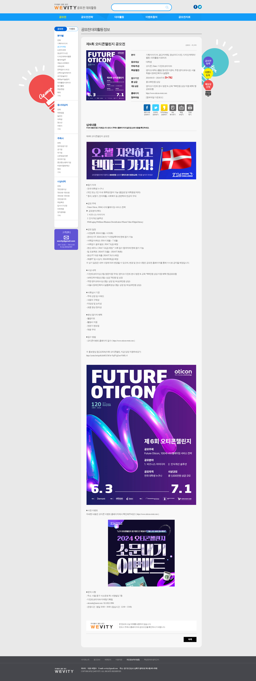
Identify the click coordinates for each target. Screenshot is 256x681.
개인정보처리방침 (133, 660)
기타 (59, 96)
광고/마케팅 (61, 47)
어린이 (59, 126)
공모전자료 (184, 17)
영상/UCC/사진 (62, 53)
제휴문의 (108, 660)
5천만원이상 (61, 189)
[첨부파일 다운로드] (154, 97)
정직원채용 (61, 212)
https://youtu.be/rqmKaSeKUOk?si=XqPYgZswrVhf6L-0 (106, 355)
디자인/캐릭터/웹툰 (64, 56)
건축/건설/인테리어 (64, 73)
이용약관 (119, 660)
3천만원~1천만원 (63, 196)
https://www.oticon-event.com (156, 93)
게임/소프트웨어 (63, 63)
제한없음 (60, 113)
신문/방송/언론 (62, 156)
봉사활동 (60, 86)
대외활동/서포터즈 (64, 83)
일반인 (59, 116)
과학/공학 (60, 66)
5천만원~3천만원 (63, 193)
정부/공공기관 (62, 146)
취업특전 (60, 202)
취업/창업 (60, 89)
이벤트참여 (151, 17)
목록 (190, 639)
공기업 (59, 149)
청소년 (59, 123)
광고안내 (97, 660)
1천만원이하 (61, 199)
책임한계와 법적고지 (151, 660)
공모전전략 (87, 17)
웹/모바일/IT (61, 60)
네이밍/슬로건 (62, 76)
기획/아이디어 (62, 43)
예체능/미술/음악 (63, 79)
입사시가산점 (62, 206)
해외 (59, 92)
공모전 (62, 17)
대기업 (59, 153)
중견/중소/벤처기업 (64, 162)
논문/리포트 (61, 50)
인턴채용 (60, 209)
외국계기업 (61, 159)
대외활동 (119, 17)
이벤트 (72, 29)
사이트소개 (85, 660)
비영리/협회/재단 (63, 166)
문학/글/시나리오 (63, 70)
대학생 (59, 119)
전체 (59, 40)
